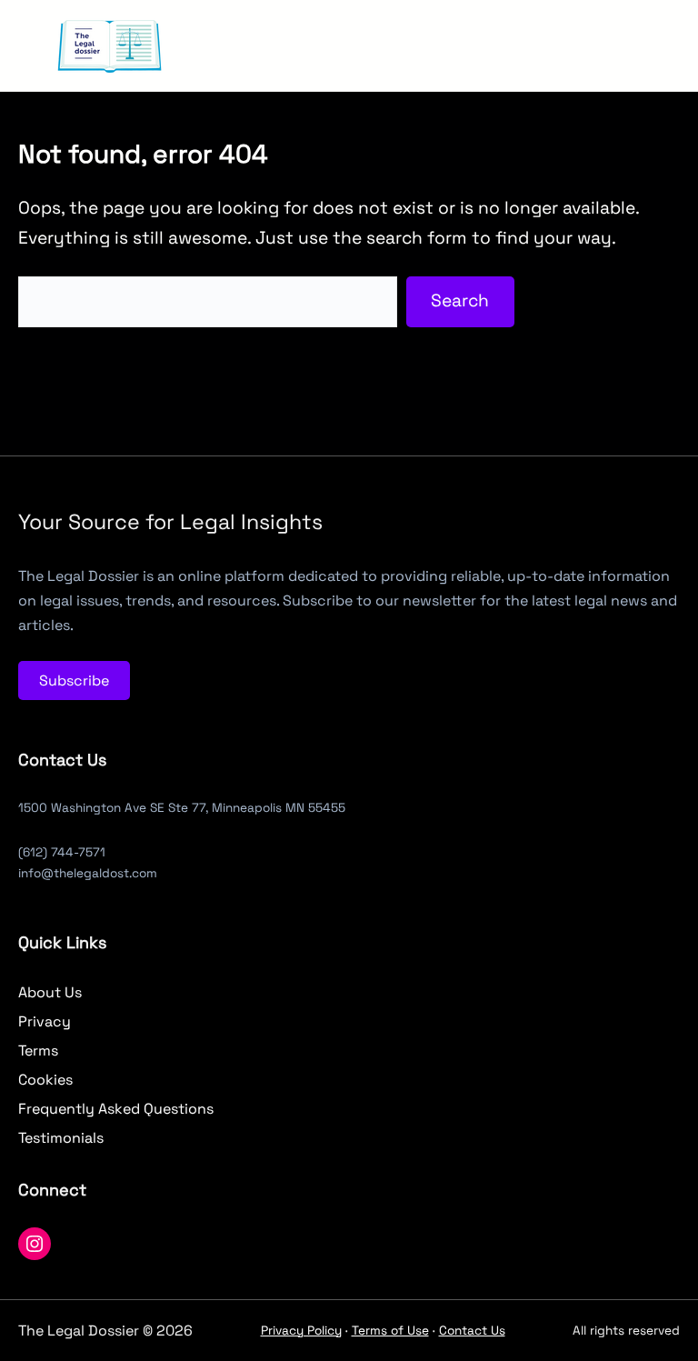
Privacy (44, 1021)
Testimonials (61, 1137)
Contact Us (472, 1330)
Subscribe (74, 680)
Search (460, 300)
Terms (38, 1050)
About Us (50, 992)
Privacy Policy (301, 1330)
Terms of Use (390, 1330)
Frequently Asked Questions (116, 1108)
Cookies (45, 1079)
